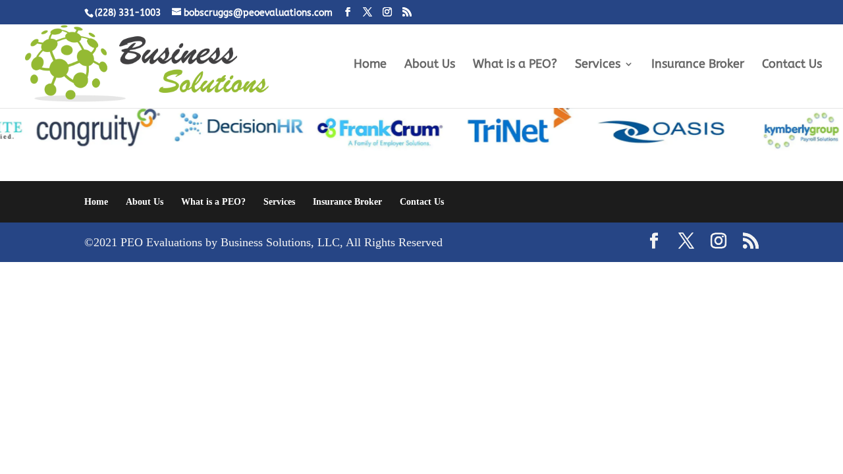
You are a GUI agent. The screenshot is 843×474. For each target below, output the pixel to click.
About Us (429, 65)
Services (597, 65)
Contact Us (792, 65)
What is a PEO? (515, 65)
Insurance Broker (697, 65)
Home (370, 65)
